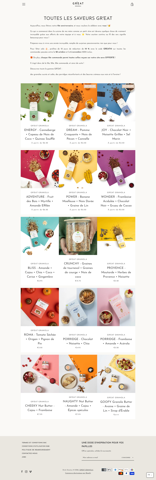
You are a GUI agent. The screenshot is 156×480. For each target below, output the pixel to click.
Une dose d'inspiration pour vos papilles (103, 445)
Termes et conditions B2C (34, 443)
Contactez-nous (29, 453)
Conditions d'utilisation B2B (35, 446)
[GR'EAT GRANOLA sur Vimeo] (30, 471)
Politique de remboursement (36, 450)
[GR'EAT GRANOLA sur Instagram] (26, 471)
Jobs (24, 457)
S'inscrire (126, 457)
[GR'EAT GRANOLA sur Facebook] (22, 471)
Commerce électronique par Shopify (78, 473)
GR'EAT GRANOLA (86, 470)
